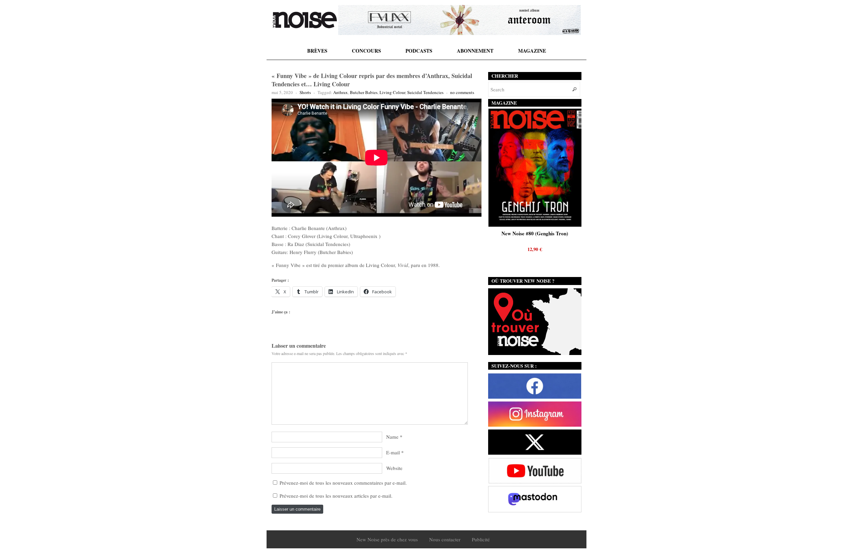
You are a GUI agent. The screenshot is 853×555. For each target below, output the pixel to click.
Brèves (317, 50)
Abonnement (475, 50)
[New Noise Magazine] (305, 20)
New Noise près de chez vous (387, 539)
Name (392, 436)
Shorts (305, 92)
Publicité (481, 539)
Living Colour (392, 92)
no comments (462, 92)
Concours (366, 50)
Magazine (532, 50)
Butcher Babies (364, 92)
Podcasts (419, 50)
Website (394, 468)
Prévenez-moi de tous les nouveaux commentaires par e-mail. (343, 482)
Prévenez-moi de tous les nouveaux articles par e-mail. (336, 495)
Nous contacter (444, 539)
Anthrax (340, 92)
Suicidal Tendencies (425, 92)
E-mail (393, 452)
